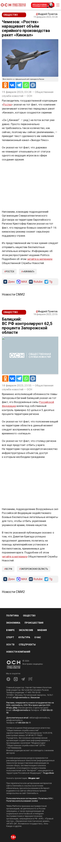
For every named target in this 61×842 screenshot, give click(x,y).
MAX (24, 281)
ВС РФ (9, 569)
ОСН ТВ (10, 644)
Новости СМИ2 (13, 294)
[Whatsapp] (26, 85)
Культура (24, 637)
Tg (50, 281)
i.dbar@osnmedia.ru (21, 710)
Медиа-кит (34, 778)
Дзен (11, 281)
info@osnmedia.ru (21, 697)
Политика (12, 615)
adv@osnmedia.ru (14, 720)
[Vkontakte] (12, 85)
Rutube (38, 281)
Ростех (7, 104)
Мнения (42, 630)
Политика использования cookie (22, 801)
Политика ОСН (45, 798)
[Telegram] (19, 85)
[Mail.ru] (33, 85)
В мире (10, 630)
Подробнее (48, 773)
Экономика (13, 623)
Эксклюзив (26, 630)
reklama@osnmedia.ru (39, 717)
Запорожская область (34, 569)
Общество (29, 615)
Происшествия (34, 623)
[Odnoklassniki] (5, 85)
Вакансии (35, 697)
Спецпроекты (27, 644)
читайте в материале (40, 259)
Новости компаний (18, 652)
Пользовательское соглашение (21, 798)
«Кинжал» (28, 271)
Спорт (10, 637)
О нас (37, 637)
